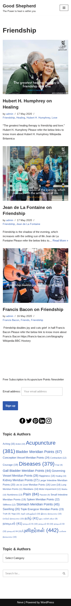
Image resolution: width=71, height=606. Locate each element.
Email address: (12, 391)
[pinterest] (35, 420)
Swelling (11, 509)
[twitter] (29, 420)
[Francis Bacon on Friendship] (35, 275)
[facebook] (22, 420)
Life (19, 485)
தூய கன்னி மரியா (48, 519)
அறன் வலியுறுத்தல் (30, 514)
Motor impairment (50, 489)
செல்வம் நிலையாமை (13, 519)
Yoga (15, 514)
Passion (45, 495)
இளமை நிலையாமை (51, 514)
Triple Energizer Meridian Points (42, 509)
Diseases (37, 464)
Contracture (58, 458)
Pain (31, 494)
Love (54, 117)
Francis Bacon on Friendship (33, 309)
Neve (20, 602)
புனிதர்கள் (41, 530)
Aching (9, 443)
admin (9, 114)
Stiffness (9, 504)
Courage (10, 464)
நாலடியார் (12, 523)
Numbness (14, 494)
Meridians (30, 489)
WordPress (47, 602)
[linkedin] (42, 420)
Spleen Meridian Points (43, 499)
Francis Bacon (11, 320)
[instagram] (48, 420)
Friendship (9, 117)
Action (20, 444)
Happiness (47, 476)
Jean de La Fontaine (28, 224)
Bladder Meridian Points (39, 452)
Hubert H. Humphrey (38, 117)
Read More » (60, 240)
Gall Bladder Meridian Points (27, 470)
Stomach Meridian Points (38, 504)
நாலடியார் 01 (30, 524)
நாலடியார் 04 (14, 531)
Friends (25, 320)
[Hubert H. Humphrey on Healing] (35, 67)
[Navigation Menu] (64, 8)
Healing (20, 117)
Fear (59, 465)
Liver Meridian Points (36, 485)
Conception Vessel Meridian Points (26, 457)
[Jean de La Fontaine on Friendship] (35, 173)
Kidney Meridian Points (21, 480)
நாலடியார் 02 (45, 524)
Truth (7, 514)
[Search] (64, 573)
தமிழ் (31, 518)
